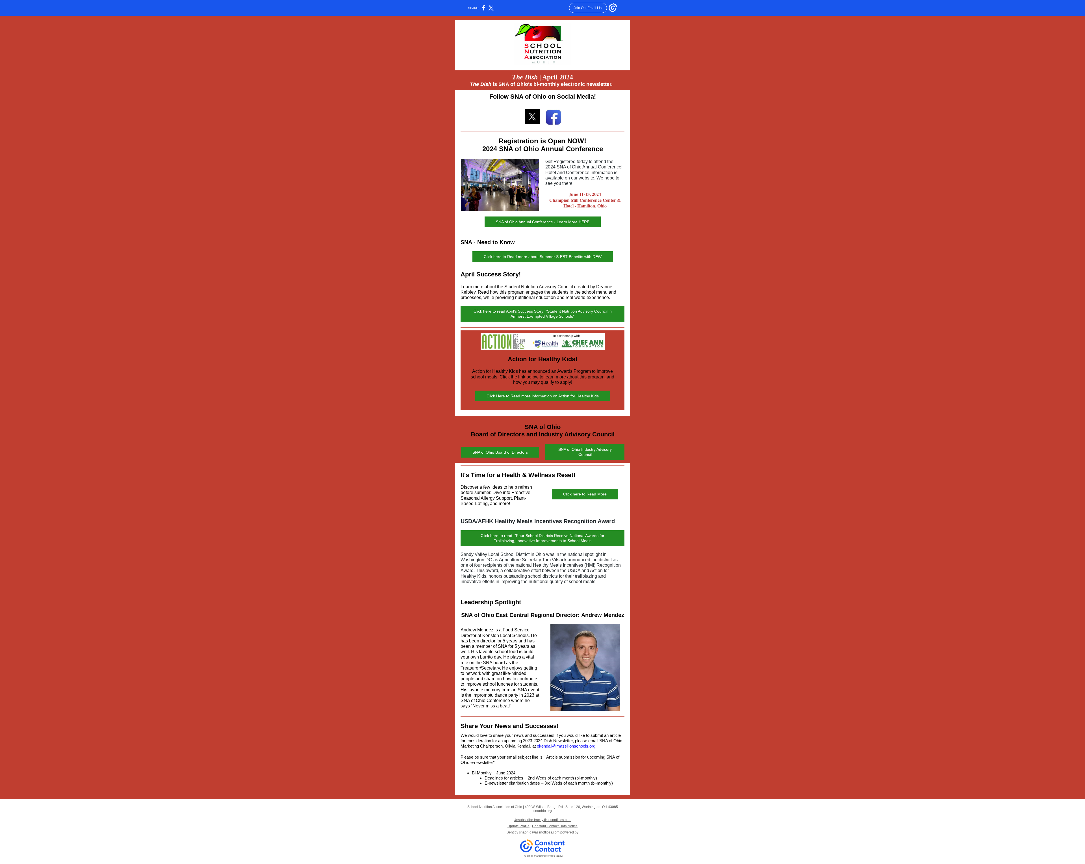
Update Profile (518, 826)
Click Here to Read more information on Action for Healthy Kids (543, 396)
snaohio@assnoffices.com (539, 832)
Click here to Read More (585, 494)
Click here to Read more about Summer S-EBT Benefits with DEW (543, 256)
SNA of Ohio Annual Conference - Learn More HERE (542, 222)
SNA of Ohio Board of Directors (500, 452)
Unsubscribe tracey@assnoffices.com (542, 820)
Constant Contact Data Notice (555, 826)
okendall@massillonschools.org (566, 746)
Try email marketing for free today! (542, 855)
